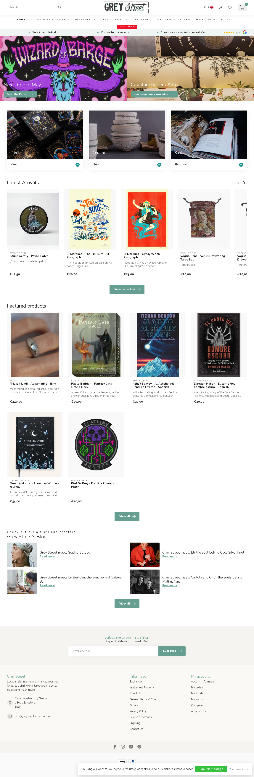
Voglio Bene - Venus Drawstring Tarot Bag (202, 257)
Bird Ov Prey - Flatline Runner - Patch (93, 485)
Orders (134, 705)
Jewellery (204, 19)
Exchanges (136, 681)
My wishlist (197, 699)
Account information (203, 681)
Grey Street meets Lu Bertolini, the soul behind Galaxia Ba (81, 579)
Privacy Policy (138, 711)
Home (21, 19)
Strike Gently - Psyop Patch (29, 256)
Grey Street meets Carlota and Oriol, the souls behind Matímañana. (202, 579)
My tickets (197, 693)
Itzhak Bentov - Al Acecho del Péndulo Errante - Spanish (153, 385)
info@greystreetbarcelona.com (33, 716)
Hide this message (211, 769)
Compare (196, 705)
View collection (124, 289)
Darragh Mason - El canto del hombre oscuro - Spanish (214, 385)
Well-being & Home (172, 19)
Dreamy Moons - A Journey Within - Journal (34, 485)
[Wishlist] (230, 7)
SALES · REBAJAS (127, 26)
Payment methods (141, 717)
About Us (135, 693)
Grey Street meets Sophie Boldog (65, 552)
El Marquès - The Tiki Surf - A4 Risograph (88, 255)
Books (225, 19)
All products (198, 711)
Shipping (135, 723)
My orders (197, 687)
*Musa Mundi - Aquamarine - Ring (33, 383)
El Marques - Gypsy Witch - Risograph (143, 255)
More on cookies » (238, 769)
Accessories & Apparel (49, 19)
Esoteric (142, 19)
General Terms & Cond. (144, 699)
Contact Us (136, 729)
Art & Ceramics (115, 19)
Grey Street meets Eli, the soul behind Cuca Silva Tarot (203, 552)
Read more (47, 556)
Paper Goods (85, 19)
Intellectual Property (142, 687)
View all (124, 516)
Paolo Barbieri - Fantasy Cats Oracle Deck (91, 385)
